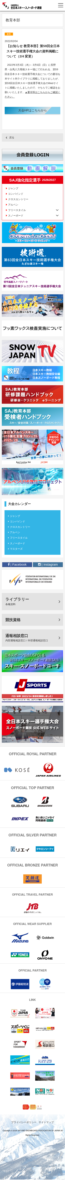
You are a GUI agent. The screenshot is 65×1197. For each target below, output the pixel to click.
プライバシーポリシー (23, 1122)
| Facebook (18, 564)
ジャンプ (13, 188)
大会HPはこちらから (32, 110)
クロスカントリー (18, 199)
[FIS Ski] (32, 579)
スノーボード (17, 543)
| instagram (49, 564)
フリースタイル (19, 537)
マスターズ (16, 548)
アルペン (13, 204)
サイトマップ (46, 1122)
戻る (11, 137)
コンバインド (15, 193)
